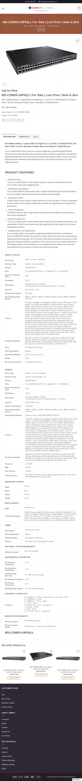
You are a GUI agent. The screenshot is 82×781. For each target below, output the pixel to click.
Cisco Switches (40, 26)
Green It (5, 752)
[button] (3, 8)
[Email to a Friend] (15, 120)
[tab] (9, 136)
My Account (6, 699)
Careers (5, 727)
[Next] (76, 63)
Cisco (31, 26)
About (4, 723)
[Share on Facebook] (7, 120)
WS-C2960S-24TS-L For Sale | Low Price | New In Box (68, 671)
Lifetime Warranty (8, 760)
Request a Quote (8, 703)
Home (25, 26)
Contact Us (6, 732)
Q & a (35, 137)
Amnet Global (56, 777)
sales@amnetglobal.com (48, 1)
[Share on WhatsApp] (3, 120)
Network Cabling (8, 764)
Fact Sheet (6, 736)
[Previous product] (43, 29)
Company (5, 719)
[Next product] (39, 29)
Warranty (24, 137)
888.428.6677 (31, 1)
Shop (4, 768)
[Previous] (6, 63)
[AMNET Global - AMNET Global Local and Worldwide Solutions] (41, 8)
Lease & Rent (7, 756)
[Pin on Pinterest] (19, 120)
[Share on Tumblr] (23, 120)
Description (9, 137)
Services (5, 748)
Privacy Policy (7, 707)
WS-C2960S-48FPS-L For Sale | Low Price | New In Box (41, 668)
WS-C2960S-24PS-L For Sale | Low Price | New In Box (14, 671)
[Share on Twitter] (11, 120)
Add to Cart (14, 677)
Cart (3, 695)
